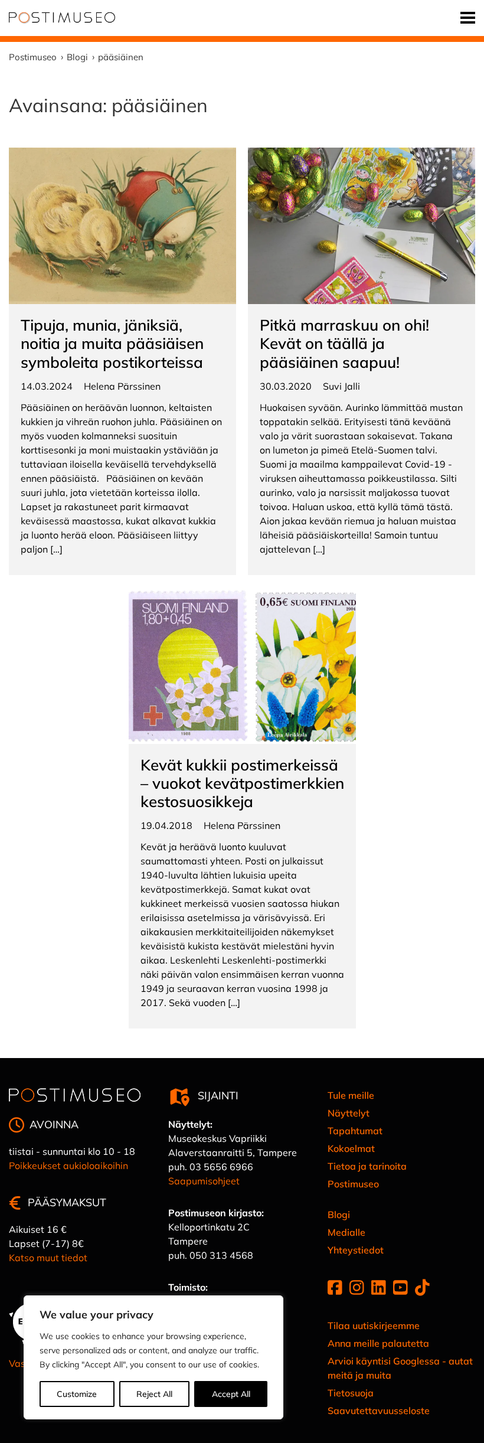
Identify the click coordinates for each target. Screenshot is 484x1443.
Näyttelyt (348, 1113)
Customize (77, 1394)
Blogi (339, 1214)
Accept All (231, 1394)
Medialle (346, 1232)
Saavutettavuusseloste (379, 1410)
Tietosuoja (351, 1393)
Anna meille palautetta (378, 1343)
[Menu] (467, 18)
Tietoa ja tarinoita (367, 1166)
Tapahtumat (355, 1131)
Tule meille (351, 1095)
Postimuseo (353, 1184)
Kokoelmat (351, 1148)
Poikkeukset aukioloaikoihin (68, 1165)
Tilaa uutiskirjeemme (374, 1325)
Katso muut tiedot (48, 1258)
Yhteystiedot (356, 1250)
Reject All (154, 1394)
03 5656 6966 (221, 1167)
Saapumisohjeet (204, 1181)
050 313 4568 (221, 1255)
